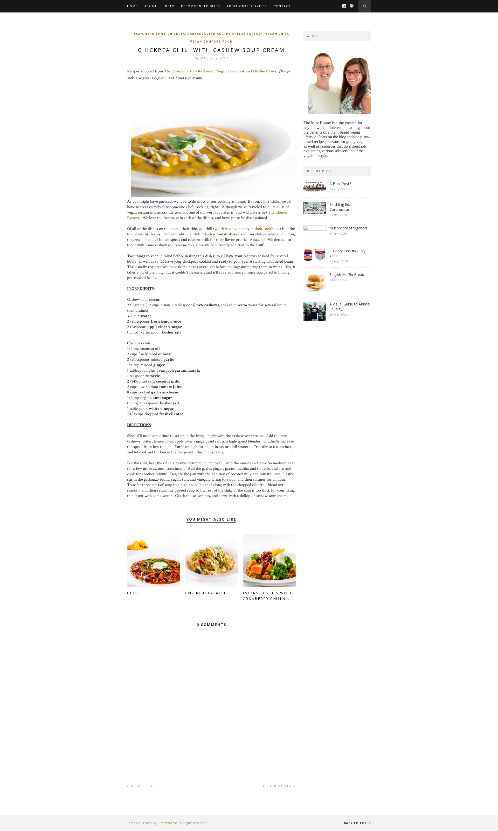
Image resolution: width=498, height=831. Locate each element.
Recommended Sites (200, 6)
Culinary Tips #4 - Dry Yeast (347, 253)
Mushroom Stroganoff (348, 228)
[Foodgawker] (350, 7)
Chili (133, 592)
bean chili (155, 34)
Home (132, 6)
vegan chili (276, 34)
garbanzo (197, 34)
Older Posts (278, 786)
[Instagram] (343, 6)
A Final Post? (340, 183)
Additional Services (247, 6)
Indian (215, 34)
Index (169, 6)
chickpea (176, 34)
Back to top (356, 823)
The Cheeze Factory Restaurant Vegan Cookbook (204, 71)
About (150, 6)
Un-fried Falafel (205, 592)
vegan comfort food (211, 41)
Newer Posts (145, 786)
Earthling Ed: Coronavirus (339, 207)
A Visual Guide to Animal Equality (349, 306)
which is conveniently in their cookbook (247, 228)
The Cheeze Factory (243, 34)
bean (138, 34)
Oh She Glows (264, 71)
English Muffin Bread (346, 274)
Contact (282, 6)
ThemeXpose (168, 823)
